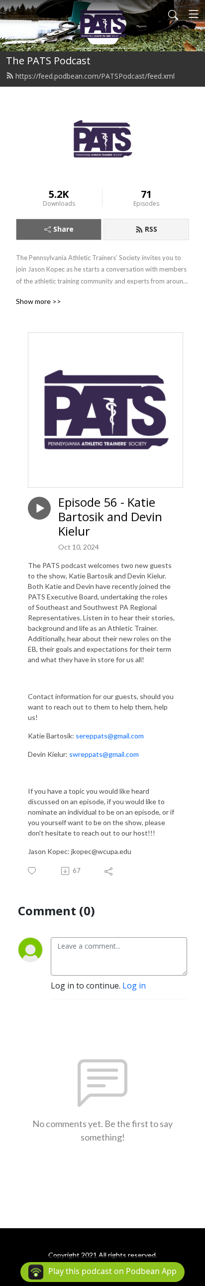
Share (63, 229)
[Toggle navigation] (193, 13)
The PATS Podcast (48, 60)
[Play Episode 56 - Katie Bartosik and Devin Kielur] (39, 508)
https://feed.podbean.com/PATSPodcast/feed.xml (95, 76)
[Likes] (32, 870)
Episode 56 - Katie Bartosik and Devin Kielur (110, 516)
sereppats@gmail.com (110, 735)
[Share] (109, 870)
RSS (151, 229)
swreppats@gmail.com (104, 754)
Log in (134, 985)
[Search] (173, 14)
